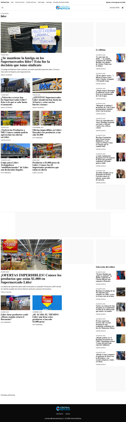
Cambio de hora (31, 2)
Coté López (41, 2)
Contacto (59, 414)
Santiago (49, 2)
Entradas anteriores (8, 395)
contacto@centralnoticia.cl (54, 418)
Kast (12, 2)
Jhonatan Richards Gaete (61, 2)
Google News (114, 7)
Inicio (68, 414)
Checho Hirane (20, 2)
